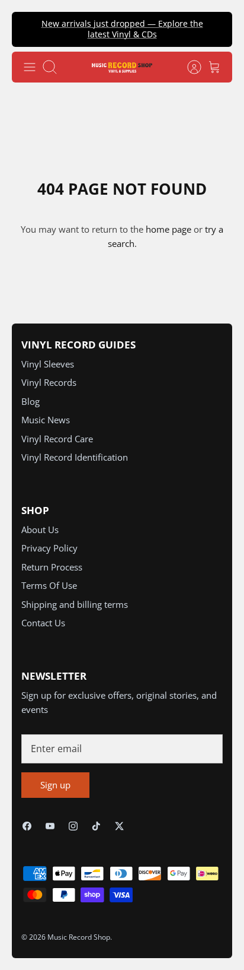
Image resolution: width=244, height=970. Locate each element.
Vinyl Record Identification (74, 457)
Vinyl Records (48, 382)
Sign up (55, 785)
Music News (45, 420)
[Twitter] (119, 826)
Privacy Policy (49, 548)
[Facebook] (26, 826)
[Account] (188, 67)
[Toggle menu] (30, 67)
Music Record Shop (78, 937)
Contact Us (43, 623)
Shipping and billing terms (74, 604)
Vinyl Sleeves (47, 364)
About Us (40, 529)
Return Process (51, 567)
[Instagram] (73, 826)
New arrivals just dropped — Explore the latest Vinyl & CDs (122, 29)
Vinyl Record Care (57, 439)
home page (168, 229)
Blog (30, 401)
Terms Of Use (49, 585)
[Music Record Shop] (122, 67)
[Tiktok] (96, 826)
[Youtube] (50, 826)
